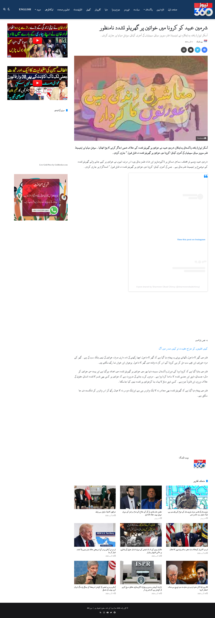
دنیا (106, 9)
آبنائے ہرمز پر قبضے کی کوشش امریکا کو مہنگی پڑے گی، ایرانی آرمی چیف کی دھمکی (95, 588)
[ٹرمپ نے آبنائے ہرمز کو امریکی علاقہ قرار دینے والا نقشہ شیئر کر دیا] (95, 535)
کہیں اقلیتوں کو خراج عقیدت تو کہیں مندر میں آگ (183, 348)
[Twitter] (198, 50)
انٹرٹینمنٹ (78, 9)
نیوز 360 (89, 608)
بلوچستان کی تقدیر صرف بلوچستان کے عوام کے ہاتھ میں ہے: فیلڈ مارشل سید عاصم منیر (188, 513)
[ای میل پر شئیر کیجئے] (191, 50)
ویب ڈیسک (199, 41)
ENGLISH (25, 9)
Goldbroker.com (61, 164)
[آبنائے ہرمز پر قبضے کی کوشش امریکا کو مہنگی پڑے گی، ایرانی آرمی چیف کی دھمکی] (95, 572)
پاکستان (149, 9)
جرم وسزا (116, 9)
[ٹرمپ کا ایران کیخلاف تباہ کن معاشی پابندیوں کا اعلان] (187, 535)
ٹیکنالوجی (49, 9)
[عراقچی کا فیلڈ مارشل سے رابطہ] (95, 497)
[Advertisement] (141, 315)
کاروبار (98, 9)
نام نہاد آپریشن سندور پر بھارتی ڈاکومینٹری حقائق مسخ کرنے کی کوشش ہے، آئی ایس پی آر (142, 588)
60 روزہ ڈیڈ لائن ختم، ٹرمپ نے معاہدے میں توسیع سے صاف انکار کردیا (188, 588)
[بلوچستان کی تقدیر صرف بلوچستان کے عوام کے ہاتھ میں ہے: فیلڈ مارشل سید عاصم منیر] (187, 497)
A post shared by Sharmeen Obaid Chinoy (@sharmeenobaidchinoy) (168, 287)
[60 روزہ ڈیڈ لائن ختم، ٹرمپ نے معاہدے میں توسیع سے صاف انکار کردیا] (187, 572)
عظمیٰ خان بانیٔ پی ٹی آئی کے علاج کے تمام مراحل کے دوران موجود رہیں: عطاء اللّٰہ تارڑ (142, 513)
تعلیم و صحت (63, 9)
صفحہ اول (172, 9)
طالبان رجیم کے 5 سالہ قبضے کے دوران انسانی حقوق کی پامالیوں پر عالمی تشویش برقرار (141, 551)
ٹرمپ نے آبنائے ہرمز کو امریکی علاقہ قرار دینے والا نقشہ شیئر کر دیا (96, 551)
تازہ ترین (160, 9)
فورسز (126, 9)
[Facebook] (204, 50)
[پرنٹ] (184, 50)
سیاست (137, 9)
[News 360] (203, 9)
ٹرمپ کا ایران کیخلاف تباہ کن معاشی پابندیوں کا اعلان (189, 549)
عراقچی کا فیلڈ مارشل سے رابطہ (105, 512)
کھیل (88, 9)
